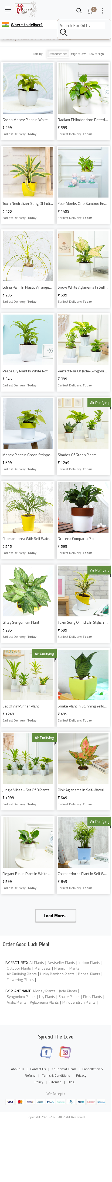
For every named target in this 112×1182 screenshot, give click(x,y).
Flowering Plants (20, 979)
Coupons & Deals (64, 1068)
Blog (71, 1081)
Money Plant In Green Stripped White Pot (27, 455)
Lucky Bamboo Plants (57, 974)
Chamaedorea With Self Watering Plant (27, 538)
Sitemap (55, 1081)
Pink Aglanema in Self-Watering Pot (83, 790)
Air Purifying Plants (22, 974)
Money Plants (44, 991)
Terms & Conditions (56, 1075)
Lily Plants (47, 996)
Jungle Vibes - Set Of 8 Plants (25, 790)
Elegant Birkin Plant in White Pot (27, 873)
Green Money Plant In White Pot (27, 119)
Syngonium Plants (21, 996)
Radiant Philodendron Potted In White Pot (83, 119)
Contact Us (38, 1068)
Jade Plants (68, 991)
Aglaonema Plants (44, 1002)
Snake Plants (69, 996)
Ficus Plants (92, 996)
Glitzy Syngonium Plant (20, 622)
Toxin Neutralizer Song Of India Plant (27, 203)
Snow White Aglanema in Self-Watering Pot (83, 287)
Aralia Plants (16, 1002)
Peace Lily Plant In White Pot (24, 371)
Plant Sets (43, 968)
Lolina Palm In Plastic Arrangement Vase (27, 287)
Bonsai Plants (89, 974)
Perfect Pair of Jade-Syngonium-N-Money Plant (83, 371)
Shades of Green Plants (77, 455)
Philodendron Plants (79, 1002)
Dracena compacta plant (77, 538)
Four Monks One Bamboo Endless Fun (83, 203)
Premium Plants (66, 968)
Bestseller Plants (61, 962)
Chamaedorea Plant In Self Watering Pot (83, 873)
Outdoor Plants (19, 968)
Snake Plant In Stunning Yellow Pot (83, 706)
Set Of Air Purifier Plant (20, 706)
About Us (17, 1068)
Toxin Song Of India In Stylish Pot (83, 622)
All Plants (36, 962)
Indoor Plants (89, 962)
